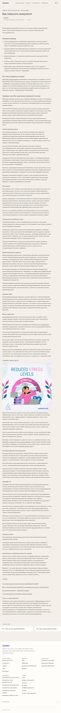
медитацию (5, 442)
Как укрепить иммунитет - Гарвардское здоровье (15, 590)
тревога (18, 417)
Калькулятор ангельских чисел (10, 677)
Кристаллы (5, 671)
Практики (28, 3)
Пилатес (24, 668)
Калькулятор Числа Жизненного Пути (7, 681)
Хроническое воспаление (16, 162)
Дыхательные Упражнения (29, 666)
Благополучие (36, 3)
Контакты (24, 683)
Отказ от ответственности (29, 693)
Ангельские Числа (7, 660)
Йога (23, 660)
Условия (24, 690)
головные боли (45, 324)
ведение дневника (25, 442)
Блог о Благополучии (14, 10)
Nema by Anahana (20, 3)
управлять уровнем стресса (26, 446)
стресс (10, 115)
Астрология (5, 663)
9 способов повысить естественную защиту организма (17, 594)
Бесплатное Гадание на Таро (10, 695)
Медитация (25, 663)
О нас (23, 677)
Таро (3, 668)
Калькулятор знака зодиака (9, 687)
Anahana (5, 3)
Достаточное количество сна (40, 508)
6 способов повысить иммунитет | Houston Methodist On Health (20, 584)
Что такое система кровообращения (13, 629)
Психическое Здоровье (47, 660)
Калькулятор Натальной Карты (10, 685)
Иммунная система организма (10, 79)
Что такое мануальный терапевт (46, 629)
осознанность (13, 442)
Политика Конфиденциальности (28, 686)
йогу (18, 442)
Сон (3, 484)
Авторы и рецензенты (28, 680)
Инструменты (44, 3)
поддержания (8, 317)
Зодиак (4, 666)
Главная (4, 10)
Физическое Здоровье (47, 663)
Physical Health (25, 10)
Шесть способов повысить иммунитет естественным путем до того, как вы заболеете (25, 587)
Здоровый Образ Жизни (47, 666)
